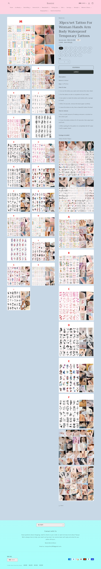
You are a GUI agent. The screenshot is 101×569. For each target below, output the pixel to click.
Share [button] (61, 505)
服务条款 (36, 565)
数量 (60, 58)
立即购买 (76, 72)
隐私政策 (31, 565)
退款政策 (25, 565)
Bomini (12, 565)
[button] (9, 3)
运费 (71, 42)
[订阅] (63, 525)
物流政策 (41, 565)
